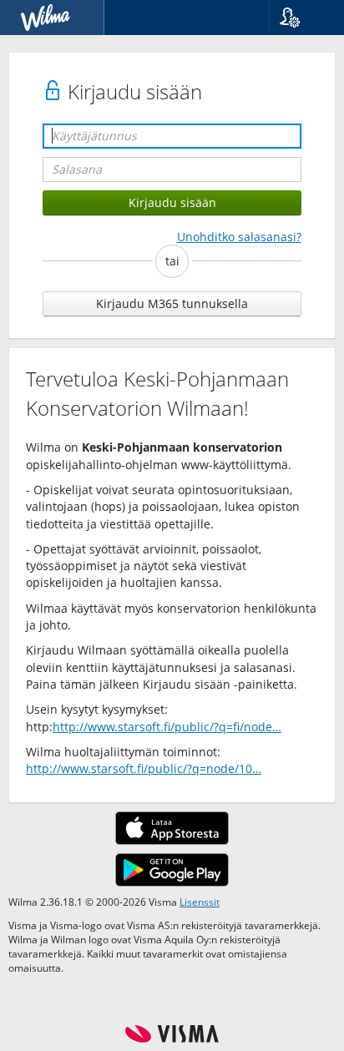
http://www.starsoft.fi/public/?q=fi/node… (167, 727)
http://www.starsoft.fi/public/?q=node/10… (143, 768)
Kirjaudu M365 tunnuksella (172, 303)
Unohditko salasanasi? (239, 237)
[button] (300, 17)
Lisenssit (200, 901)
